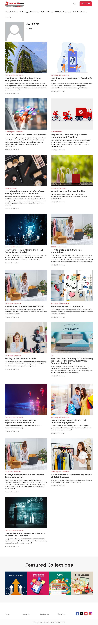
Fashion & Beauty (47, 12)
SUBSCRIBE (85, 4)
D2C (52, 355)
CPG (74, 12)
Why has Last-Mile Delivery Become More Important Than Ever (69, 136)
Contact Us (44, 614)
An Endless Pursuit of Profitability (68, 191)
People (8, 17)
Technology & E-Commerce (29, 12)
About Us (26, 614)
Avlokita (7, 93)
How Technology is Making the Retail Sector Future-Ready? (24, 251)
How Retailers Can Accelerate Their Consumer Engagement (69, 421)
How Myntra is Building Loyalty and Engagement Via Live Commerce (23, 79)
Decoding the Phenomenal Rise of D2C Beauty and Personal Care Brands (25, 192)
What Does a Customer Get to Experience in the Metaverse (20, 421)
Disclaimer (62, 614)
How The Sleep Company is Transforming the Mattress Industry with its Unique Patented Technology (72, 360)
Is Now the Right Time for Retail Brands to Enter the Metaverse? (25, 534)
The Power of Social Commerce (67, 306)
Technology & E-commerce (14, 75)
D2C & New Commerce (63, 12)
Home (7, 614)
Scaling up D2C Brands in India (21, 358)
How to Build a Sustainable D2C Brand (25, 306)
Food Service (82, 12)
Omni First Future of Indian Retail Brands (26, 135)
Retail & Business (12, 12)
